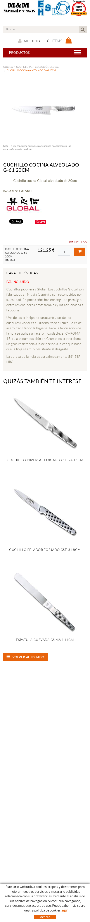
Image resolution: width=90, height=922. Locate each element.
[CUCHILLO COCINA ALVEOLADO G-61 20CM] (43, 109)
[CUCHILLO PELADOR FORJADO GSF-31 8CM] (45, 512)
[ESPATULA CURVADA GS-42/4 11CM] (45, 602)
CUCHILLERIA (23, 67)
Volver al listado (28, 657)
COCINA (8, 67)
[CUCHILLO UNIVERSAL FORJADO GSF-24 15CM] (45, 422)
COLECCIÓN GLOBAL (47, 67)
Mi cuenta (32, 41)
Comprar (79, 252)
